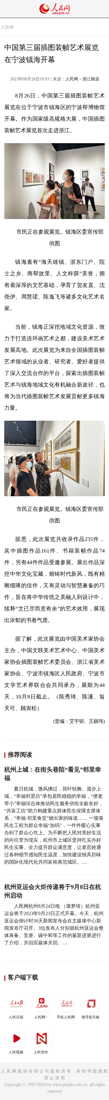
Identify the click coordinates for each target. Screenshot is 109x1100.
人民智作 (41, 1052)
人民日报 (16, 1017)
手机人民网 (66, 1017)
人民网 (7, 27)
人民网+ (40, 1017)
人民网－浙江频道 (82, 79)
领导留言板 (90, 1017)
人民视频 (16, 1052)
